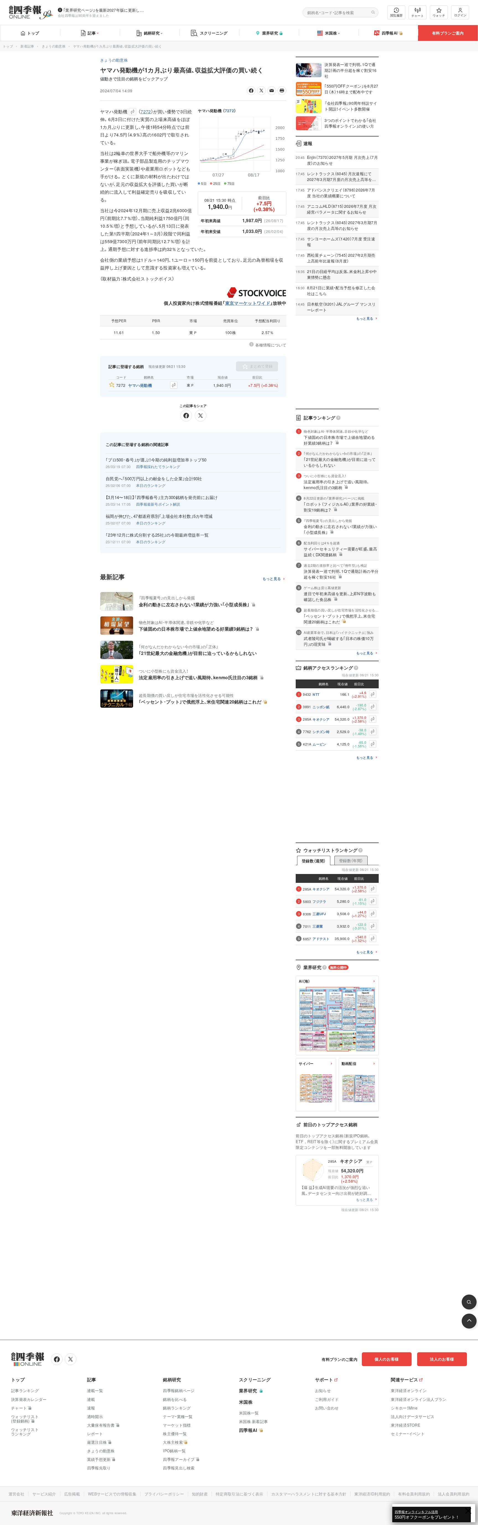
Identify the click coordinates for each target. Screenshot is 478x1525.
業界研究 (270, 33)
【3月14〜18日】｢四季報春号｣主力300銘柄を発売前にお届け (162, 497)
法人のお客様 (442, 1359)
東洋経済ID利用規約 (372, 1494)
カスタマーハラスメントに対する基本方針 (309, 1494)
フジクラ (319, 901)
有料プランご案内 (448, 33)
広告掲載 (72, 1494)
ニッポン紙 (321, 706)
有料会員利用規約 (414, 1494)
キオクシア (321, 719)
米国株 (331, 33)
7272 (229, 110)
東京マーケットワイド (247, 303)
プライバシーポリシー (164, 1494)
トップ (33, 33)
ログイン (460, 15)
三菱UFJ (319, 913)
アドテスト (321, 938)
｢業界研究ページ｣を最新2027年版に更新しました (104, 10)
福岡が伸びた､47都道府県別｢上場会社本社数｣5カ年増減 (159, 516)
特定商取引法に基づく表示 (239, 1494)
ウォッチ (439, 15)
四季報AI (390, 33)
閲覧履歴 (396, 15)
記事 (92, 33)
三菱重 (318, 926)
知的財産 (200, 1494)
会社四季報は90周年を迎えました (84, 15)
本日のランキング (150, 485)
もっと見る (272, 579)
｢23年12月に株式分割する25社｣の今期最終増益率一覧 (157, 535)
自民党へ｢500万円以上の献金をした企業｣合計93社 (154, 478)
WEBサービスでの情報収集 (112, 1494)
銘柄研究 (152, 33)
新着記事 (27, 46)
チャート (417, 15)
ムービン (319, 744)
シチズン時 (321, 731)
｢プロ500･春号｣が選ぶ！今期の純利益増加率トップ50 (156, 460)
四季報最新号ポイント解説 (158, 504)
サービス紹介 (44, 1494)
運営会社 (16, 1494)
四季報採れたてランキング (158, 466)
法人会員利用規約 (453, 1494)
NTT (316, 694)
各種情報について (270, 345)
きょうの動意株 (54, 46)
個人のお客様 (387, 1359)
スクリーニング (214, 33)
